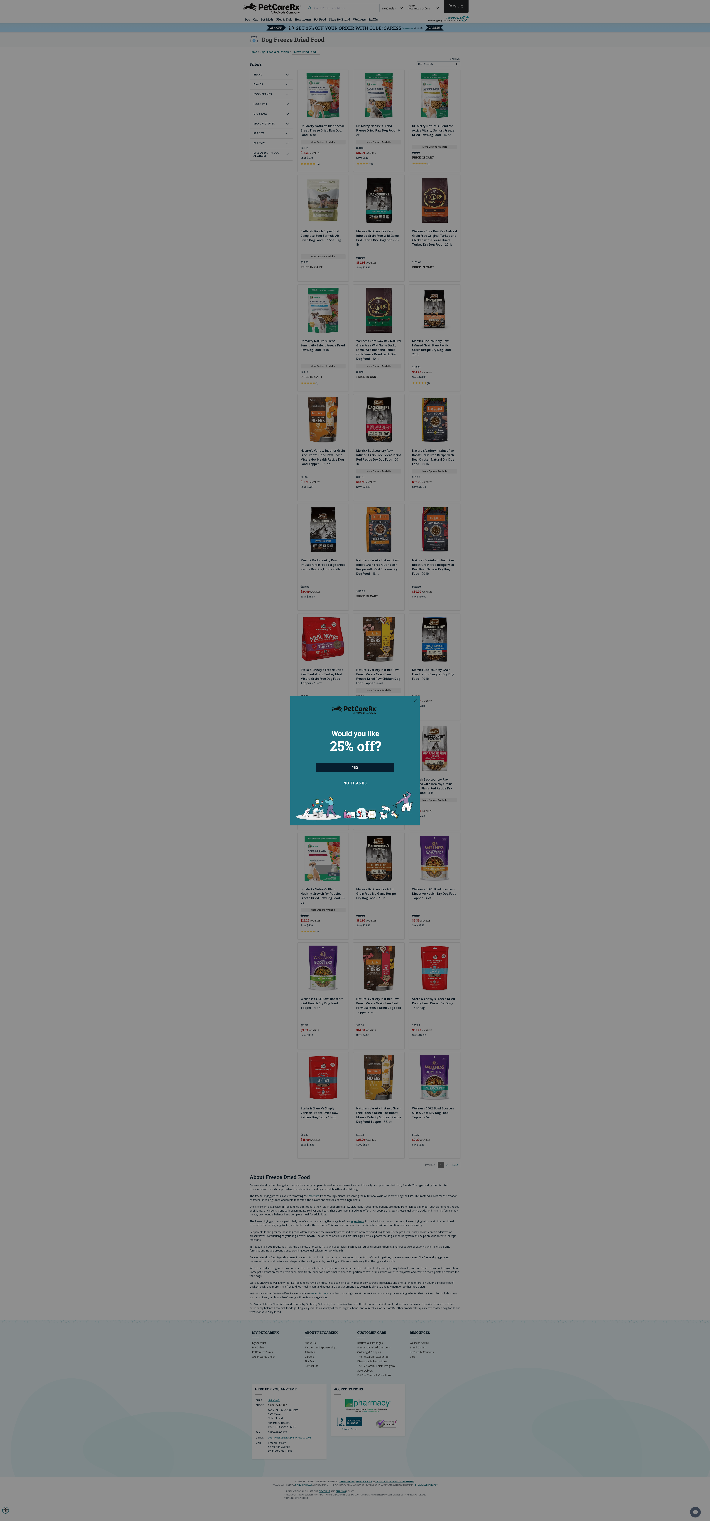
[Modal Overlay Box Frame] (355, 760)
